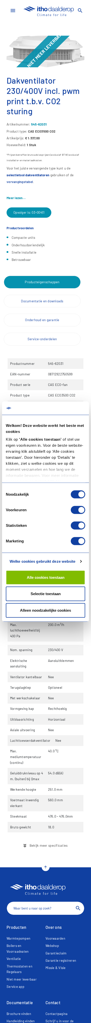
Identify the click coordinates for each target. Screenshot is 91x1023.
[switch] (78, 510)
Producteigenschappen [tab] (42, 282)
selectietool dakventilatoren (28, 175)
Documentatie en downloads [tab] (42, 301)
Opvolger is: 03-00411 (28, 212)
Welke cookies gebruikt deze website (43, 561)
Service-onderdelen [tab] (42, 339)
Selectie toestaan (46, 594)
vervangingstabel (20, 182)
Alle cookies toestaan (45, 577)
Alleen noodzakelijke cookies (45, 610)
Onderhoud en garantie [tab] (42, 320)
